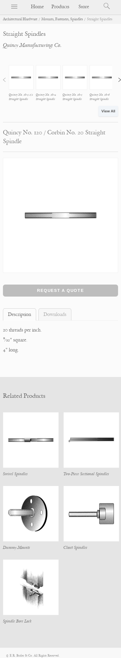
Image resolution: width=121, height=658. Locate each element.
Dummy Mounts (16, 547)
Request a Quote (60, 290)
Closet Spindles (75, 547)
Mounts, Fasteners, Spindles (62, 19)
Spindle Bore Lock (17, 621)
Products (60, 7)
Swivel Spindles (15, 473)
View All (108, 111)
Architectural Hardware (20, 19)
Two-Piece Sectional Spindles (86, 473)
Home (37, 7)
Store (83, 7)
